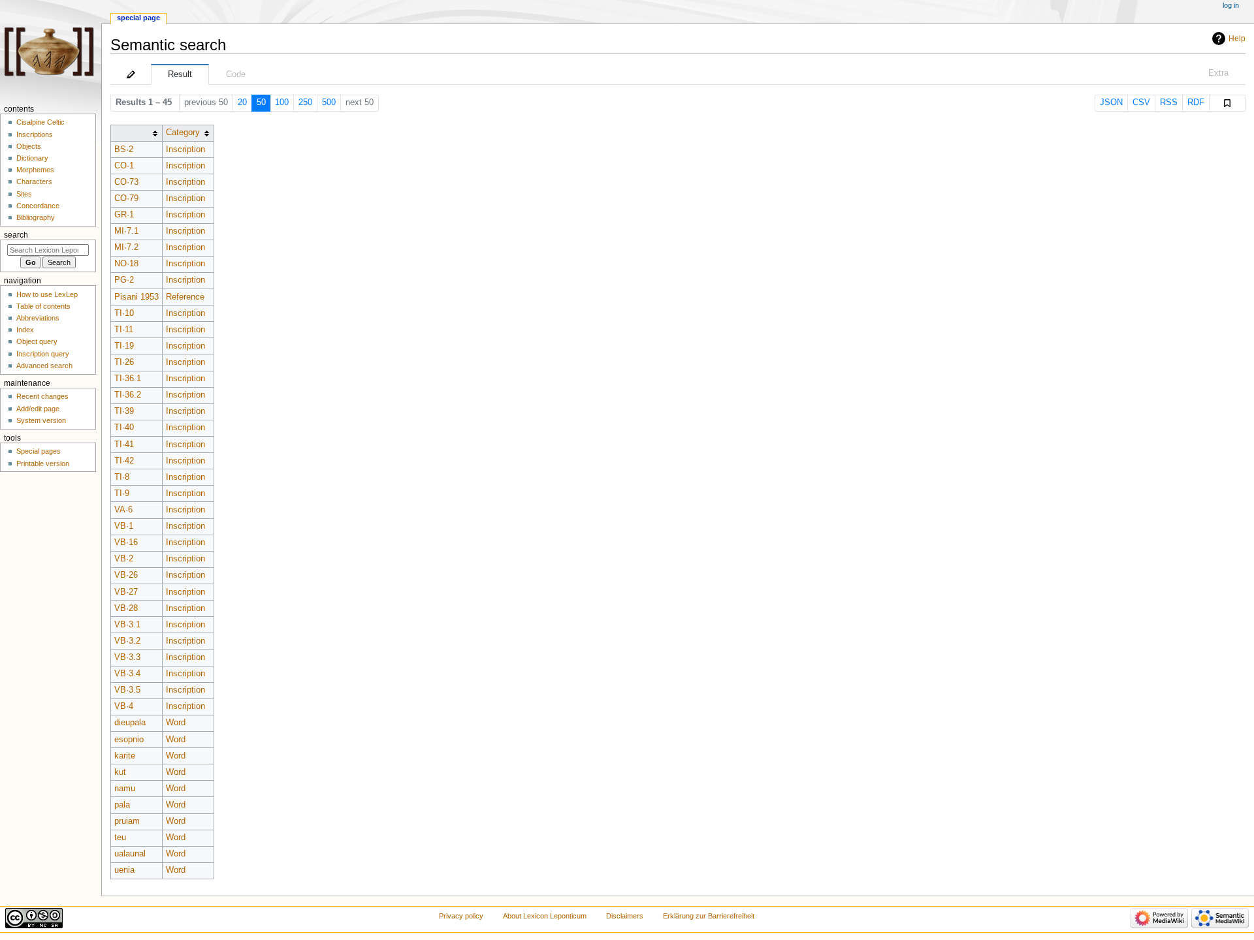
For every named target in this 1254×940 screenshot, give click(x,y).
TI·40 (124, 427)
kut (120, 772)
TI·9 (121, 493)
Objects (28, 146)
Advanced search (44, 365)
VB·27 (126, 592)
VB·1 (123, 526)
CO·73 (126, 182)
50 (261, 102)
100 (282, 102)
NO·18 (126, 263)
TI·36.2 (127, 395)
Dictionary (32, 158)
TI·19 (124, 346)
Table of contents (43, 306)
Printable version (42, 463)
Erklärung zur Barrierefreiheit (708, 916)
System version (41, 420)
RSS (1169, 102)
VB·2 (123, 558)
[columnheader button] (136, 133)
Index (25, 330)
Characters (34, 181)
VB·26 (126, 575)
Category (183, 132)
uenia (124, 870)
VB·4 (123, 706)
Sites (24, 194)
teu (120, 837)
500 (329, 102)
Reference (185, 297)
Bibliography (35, 217)
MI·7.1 (126, 231)
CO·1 (124, 165)
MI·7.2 (126, 247)
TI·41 (124, 444)
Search (16, 235)
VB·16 (126, 542)
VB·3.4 (127, 673)
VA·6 (123, 509)
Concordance (37, 206)
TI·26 (124, 362)
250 (305, 102)
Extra (1218, 73)
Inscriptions (34, 134)
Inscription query (42, 354)
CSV (1141, 102)
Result (180, 74)
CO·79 (126, 198)
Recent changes (42, 396)
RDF (1195, 102)
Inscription (185, 149)
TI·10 (124, 313)
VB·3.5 (127, 690)
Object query (36, 341)
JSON (1111, 102)
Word (175, 722)
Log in (1231, 5)
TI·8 (121, 477)
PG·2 (124, 280)
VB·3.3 (127, 657)
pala (122, 804)
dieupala (130, 722)
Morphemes (35, 170)
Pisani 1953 (136, 297)
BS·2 (123, 149)
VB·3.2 (127, 641)
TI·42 (124, 460)
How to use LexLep (47, 294)
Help (1237, 38)
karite (124, 755)
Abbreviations (37, 318)
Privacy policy (461, 916)
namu (124, 788)
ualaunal (130, 853)
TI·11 (123, 329)
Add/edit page (37, 409)
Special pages (38, 451)
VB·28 (126, 608)
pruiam (127, 821)
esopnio (129, 739)
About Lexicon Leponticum (545, 916)
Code (236, 74)
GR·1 (124, 214)
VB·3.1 (127, 624)
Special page (138, 18)
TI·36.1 (127, 378)
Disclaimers (624, 916)
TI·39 (124, 411)
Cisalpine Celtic (40, 122)
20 (242, 102)
